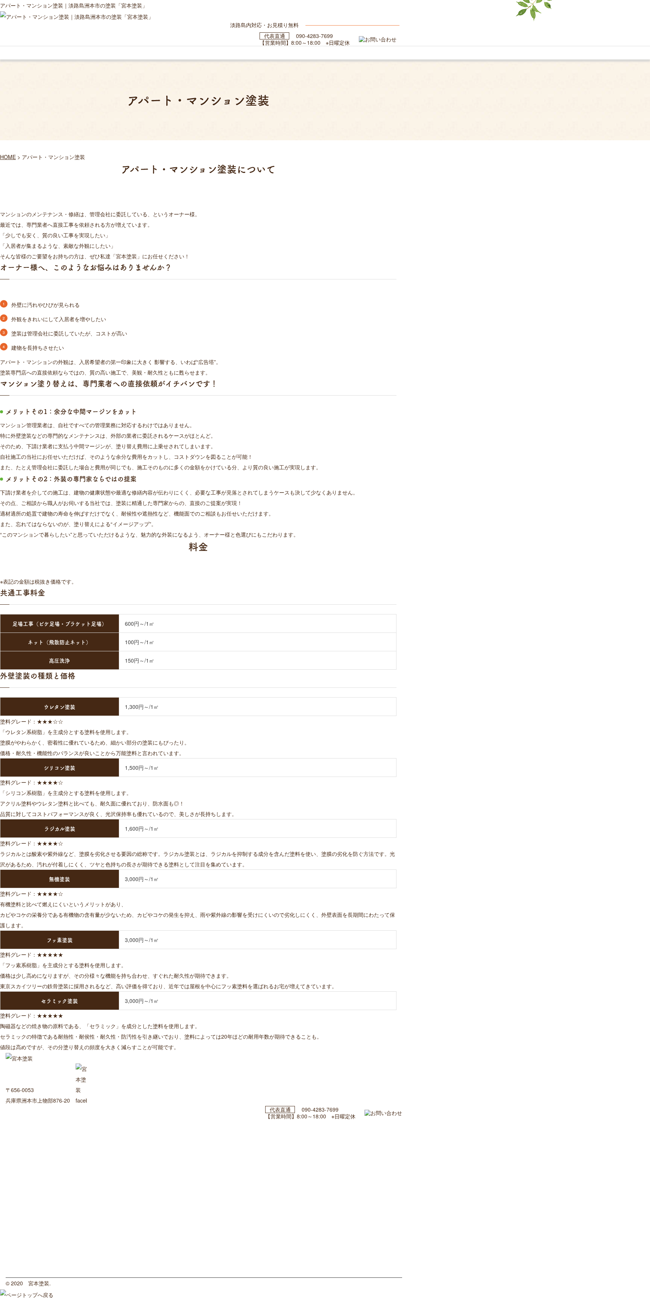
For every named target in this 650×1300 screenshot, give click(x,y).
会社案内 (15, 1250)
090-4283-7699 (314, 35)
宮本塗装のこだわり (28, 1145)
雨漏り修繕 (18, 1177)
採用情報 (15, 1240)
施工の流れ (18, 1156)
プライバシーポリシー (30, 1272)
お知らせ (15, 1229)
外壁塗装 (15, 1187)
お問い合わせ (20, 1261)
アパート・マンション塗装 (35, 1219)
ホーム (13, 1124)
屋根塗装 (15, 1198)
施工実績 (15, 1166)
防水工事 (15, 1208)
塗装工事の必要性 (25, 1135)
